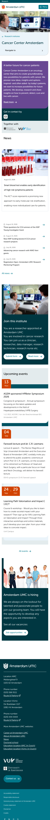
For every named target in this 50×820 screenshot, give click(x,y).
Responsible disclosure (11, 797)
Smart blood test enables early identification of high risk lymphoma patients (24, 187)
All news (5, 273)
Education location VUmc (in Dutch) (20, 749)
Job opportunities (14, 633)
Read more (9, 102)
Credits (6, 813)
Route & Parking (11, 696)
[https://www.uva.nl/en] (13, 769)
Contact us (11, 779)
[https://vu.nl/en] (13, 760)
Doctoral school (11, 743)
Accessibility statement (11, 793)
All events (23, 551)
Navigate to (10, 50)
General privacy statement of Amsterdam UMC (19, 801)
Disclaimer (7, 809)
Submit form (11, 356)
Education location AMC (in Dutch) (19, 746)
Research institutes (12, 36)
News (6, 739)
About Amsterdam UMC (14, 736)
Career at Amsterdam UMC (16, 733)
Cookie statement (10, 805)
